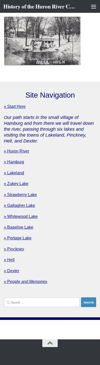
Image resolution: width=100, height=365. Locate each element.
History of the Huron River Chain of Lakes (39, 6)
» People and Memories (25, 281)
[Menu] (93, 6)
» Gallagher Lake (19, 205)
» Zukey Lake (16, 183)
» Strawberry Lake (20, 194)
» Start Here (15, 106)
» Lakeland (14, 173)
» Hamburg (14, 162)
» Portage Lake (18, 238)
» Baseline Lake (18, 227)
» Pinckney (14, 249)
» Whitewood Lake (21, 216)
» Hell (9, 260)
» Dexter (11, 271)
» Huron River (16, 151)
